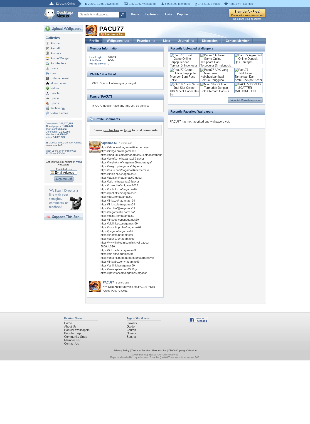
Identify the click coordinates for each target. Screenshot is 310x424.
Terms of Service (140, 350)
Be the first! (142, 105)
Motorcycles (58, 83)
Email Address (64, 169)
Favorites (146, 40)
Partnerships (159, 350)
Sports (54, 103)
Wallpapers (118, 40)
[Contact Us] (65, 208)
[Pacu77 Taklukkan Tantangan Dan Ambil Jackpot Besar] (248, 80)
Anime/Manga (59, 58)
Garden (131, 326)
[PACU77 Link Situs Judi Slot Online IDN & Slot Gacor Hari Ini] (185, 94)
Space (54, 98)
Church (131, 330)
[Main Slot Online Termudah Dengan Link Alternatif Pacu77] (217, 91)
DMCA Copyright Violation (182, 350)
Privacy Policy (121, 350)
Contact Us (71, 343)
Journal (186, 40)
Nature (54, 88)
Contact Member (237, 40)
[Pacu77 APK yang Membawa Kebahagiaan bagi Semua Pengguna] (217, 80)
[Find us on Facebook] (198, 321)
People (54, 93)
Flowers (132, 323)
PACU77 (108, 282)
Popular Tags (72, 333)
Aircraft (55, 48)
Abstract (56, 43)
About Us (70, 326)
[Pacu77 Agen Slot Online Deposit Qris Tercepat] (248, 62)
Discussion (210, 40)
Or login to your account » (247, 18)
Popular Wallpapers (77, 330)
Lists (168, 14)
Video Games (59, 113)
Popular (182, 14)
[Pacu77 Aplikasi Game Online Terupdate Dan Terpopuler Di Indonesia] (217, 65)
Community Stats (75, 336)
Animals (55, 53)
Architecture (58, 63)
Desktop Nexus (147, 354)
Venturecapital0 (54, 145)
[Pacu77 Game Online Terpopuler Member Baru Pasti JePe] (185, 80)
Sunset (131, 336)
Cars (53, 73)
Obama (131, 333)
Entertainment (59, 78)
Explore (150, 14)
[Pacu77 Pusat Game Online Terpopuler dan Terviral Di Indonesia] (185, 65)
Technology (57, 108)
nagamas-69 (109, 143)
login (127, 130)
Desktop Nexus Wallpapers (58, 14)
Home (135, 14)
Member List (72, 340)
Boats (54, 68)
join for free (111, 130)
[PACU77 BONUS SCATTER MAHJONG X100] (248, 91)
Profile (94, 40)
